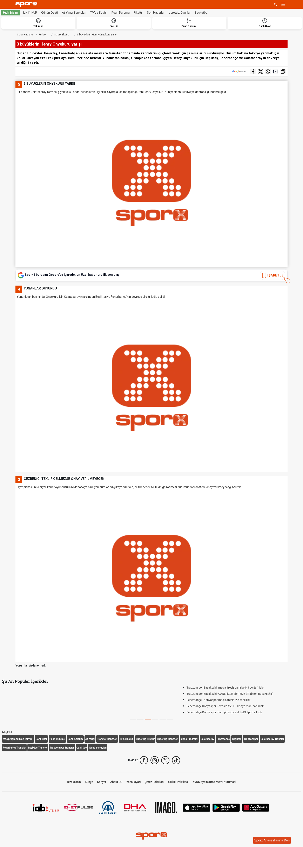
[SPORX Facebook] (143, 760)
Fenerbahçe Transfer (14, 747)
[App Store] (196, 807)
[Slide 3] (155, 719)
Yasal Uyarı (133, 782)
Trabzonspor (251, 739)
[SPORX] (151, 836)
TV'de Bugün (98, 12)
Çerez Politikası (154, 782)
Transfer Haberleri (107, 739)
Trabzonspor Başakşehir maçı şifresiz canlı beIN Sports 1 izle (47, 687)
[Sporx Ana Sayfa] (27, 4)
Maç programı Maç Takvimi (18, 739)
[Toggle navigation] (283, 4)
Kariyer (101, 782)
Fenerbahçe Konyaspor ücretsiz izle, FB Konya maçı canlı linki (47, 706)
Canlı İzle (81, 747)
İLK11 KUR (30, 12)
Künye (89, 782)
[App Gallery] (256, 807)
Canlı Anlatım (75, 739)
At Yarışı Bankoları (74, 12)
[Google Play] (226, 807)
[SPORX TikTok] (176, 760)
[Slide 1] (140, 719)
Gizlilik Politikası (178, 782)
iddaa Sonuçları (98, 747)
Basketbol (201, 12)
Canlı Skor (41, 739)
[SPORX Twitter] (165, 760)
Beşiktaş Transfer (37, 747)
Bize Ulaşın (74, 782)
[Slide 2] (148, 719)
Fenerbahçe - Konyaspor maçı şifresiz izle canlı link (41, 700)
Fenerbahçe (223, 739)
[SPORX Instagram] (154, 760)
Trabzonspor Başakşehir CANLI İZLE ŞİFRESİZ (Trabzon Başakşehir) (52, 693)
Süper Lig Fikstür (145, 739)
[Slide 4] (163, 719)
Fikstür (138, 12)
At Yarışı (90, 739)
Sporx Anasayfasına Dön (272, 840)
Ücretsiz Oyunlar (180, 12)
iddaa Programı (189, 739)
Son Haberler (155, 12)
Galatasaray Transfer (272, 739)
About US (116, 782)
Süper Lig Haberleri (167, 739)
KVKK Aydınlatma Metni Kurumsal (214, 782)
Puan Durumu (121, 12)
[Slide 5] (170, 719)
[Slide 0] (133, 719)
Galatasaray (207, 739)
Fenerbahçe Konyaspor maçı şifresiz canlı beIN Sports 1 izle (46, 712)
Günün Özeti (49, 12)
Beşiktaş (236, 739)
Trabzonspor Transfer (62, 747)
